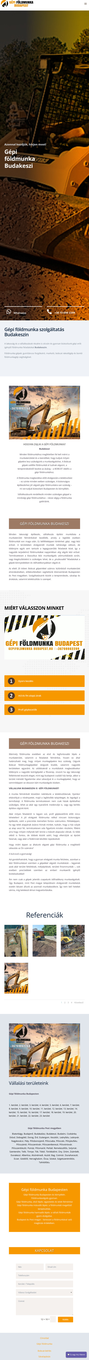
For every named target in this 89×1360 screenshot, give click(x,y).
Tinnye (30, 1151)
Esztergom (44, 1137)
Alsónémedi (37, 1155)
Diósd (12, 1137)
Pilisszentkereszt (50, 1144)
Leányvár (74, 1137)
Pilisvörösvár (65, 1144)
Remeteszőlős (60, 1148)
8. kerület (13, 1108)
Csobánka (71, 1133)
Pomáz (31, 1148)
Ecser (16, 1158)
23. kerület (45, 1115)
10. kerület (34, 1108)
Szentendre (15, 1151)
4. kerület (44, 1105)
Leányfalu (64, 1137)
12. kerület (57, 1108)
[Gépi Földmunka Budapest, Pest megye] (73, 955)
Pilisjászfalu (71, 1141)
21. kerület (22, 1115)
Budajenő (28, 1133)
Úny (60, 1151)
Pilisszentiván (34, 1144)
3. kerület (33, 1105)
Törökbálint (51, 1151)
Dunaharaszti (71, 1155)
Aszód (47, 1155)
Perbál (49, 1148)
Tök (36, 1151)
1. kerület (13, 1105)
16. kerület (33, 1112)
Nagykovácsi (17, 1141)
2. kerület (23, 1105)
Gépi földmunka (44, 1343)
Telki (24, 1151)
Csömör (60, 1155)
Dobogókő (21, 1137)
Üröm (66, 1151)
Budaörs (61, 1133)
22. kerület (33, 1115)
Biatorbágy (17, 1133)
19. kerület (67, 1112)
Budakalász (39, 1133)
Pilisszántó (21, 1144)
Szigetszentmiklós (65, 1158)
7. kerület (74, 1105)
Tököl (42, 1151)
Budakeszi (51, 1133)
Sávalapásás (44, 1356)
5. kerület (54, 1105)
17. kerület (45, 1112)
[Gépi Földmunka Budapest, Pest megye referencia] (16, 955)
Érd (36, 1137)
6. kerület (64, 1105)
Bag (53, 1155)
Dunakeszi (16, 1155)
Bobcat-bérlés (44, 1350)
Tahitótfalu (44, 1162)
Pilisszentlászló (19, 1148)
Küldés (65, 1319)
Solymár (73, 1148)
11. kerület (46, 1108)
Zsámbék (74, 1151)
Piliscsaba (50, 1141)
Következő (78, 1002)
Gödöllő (24, 1158)
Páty (27, 1141)
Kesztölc (55, 1137)
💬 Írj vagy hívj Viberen (76, 1355)
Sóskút (52, 1158)
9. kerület (23, 1108)
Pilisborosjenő (37, 1141)
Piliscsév (60, 1141)
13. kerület (68, 1108)
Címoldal (44, 1338)
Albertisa (26, 1155)
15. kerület (22, 1112)
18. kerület (56, 1112)
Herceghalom (35, 1158)
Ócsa (45, 1158)
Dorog (31, 1137)
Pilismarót (40, 1148)
